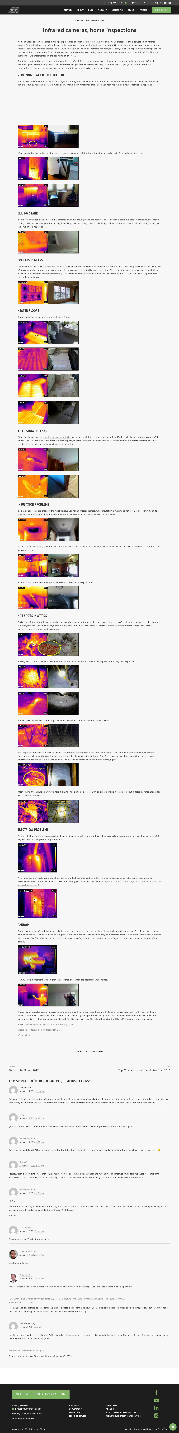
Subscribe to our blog (89, 1051)
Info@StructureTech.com (140, 3)
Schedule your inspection (41, 1394)
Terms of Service (77, 1416)
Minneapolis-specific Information (123, 1416)
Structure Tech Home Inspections (58, 1024)
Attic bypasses (25, 752)
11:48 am (40, 1091)
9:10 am (40, 1231)
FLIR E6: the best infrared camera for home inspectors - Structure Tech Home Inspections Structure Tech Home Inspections (67, 1298)
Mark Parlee (25, 1227)
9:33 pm (40, 1165)
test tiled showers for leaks (56, 437)
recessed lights (115, 625)
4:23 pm (40, 1278)
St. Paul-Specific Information (121, 1412)
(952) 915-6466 (114, 3)
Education (74, 1405)
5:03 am (29, 1302)
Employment (75, 1409)
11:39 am (40, 1254)
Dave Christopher (28, 1251)
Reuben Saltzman (82, 20)
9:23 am (38, 1326)
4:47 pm (40, 1118)
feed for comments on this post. (27, 1350)
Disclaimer (111, 1405)
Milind (94, 45)
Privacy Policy (76, 1412)
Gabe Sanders (26, 1275)
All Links (111, 1409)
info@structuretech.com (28, 1409)
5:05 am (40, 1193)
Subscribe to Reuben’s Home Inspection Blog (40, 1029)
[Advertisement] (89, 106)
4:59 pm (40, 1142)
